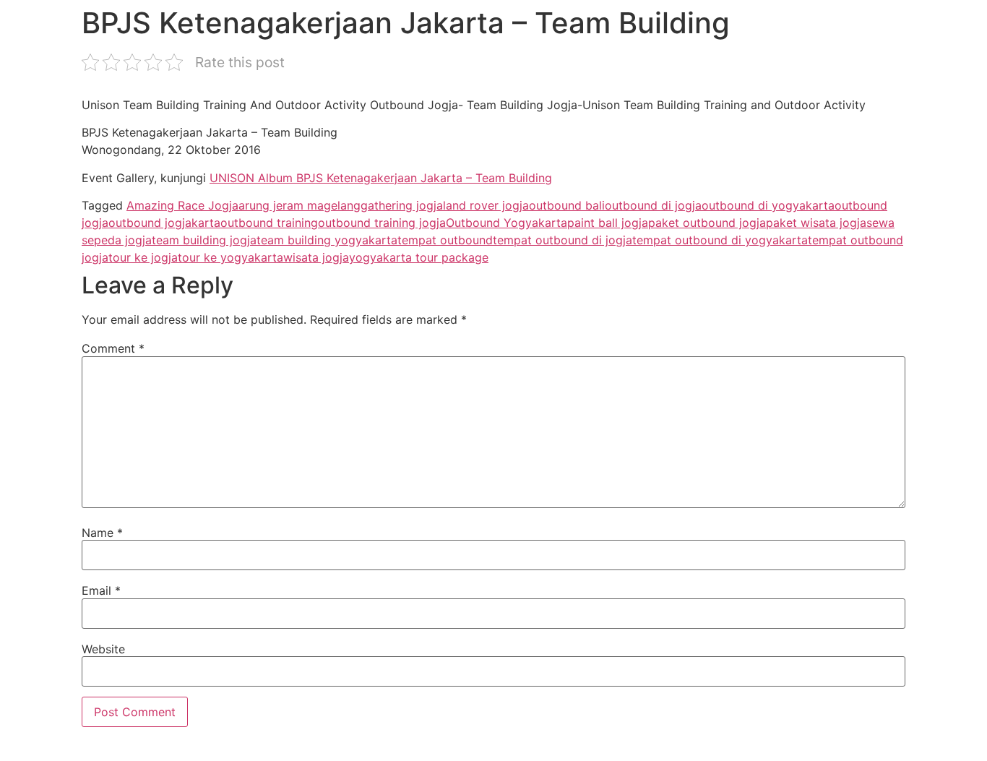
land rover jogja (486, 205)
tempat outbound (445, 240)
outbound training (269, 222)
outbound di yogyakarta (768, 205)
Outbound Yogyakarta (506, 222)
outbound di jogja (653, 205)
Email (101, 590)
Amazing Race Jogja (182, 205)
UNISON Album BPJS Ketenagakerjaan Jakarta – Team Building (381, 178)
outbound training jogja (382, 222)
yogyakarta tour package (418, 257)
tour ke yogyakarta (230, 257)
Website (103, 649)
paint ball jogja (607, 222)
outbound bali (567, 205)
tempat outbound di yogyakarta (720, 240)
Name (102, 532)
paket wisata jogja (816, 222)
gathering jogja (402, 205)
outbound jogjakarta (164, 222)
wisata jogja (316, 257)
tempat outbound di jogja (562, 240)
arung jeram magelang (299, 205)
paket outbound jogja (707, 222)
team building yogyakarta (327, 240)
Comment (113, 348)
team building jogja (204, 240)
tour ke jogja (143, 257)
